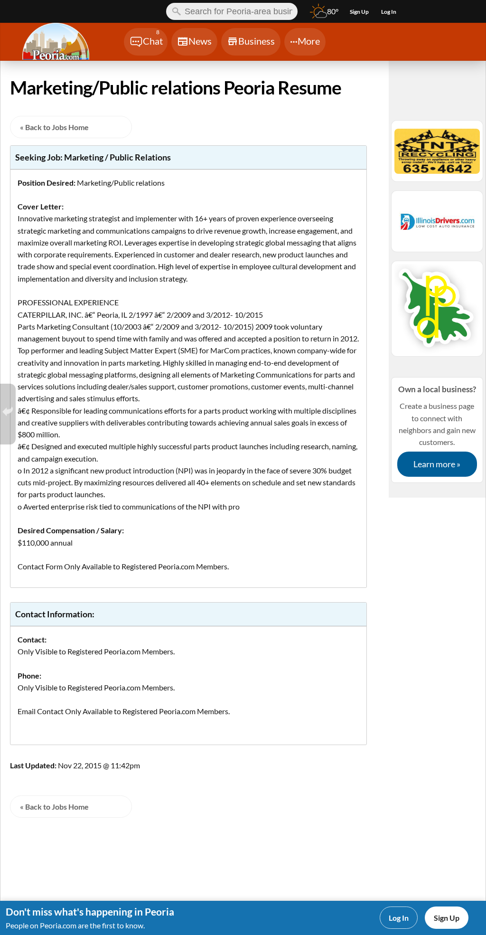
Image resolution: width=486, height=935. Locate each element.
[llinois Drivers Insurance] (437, 225)
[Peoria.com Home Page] (61, 43)
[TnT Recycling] (437, 155)
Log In (399, 917)
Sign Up (446, 917)
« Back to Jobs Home (54, 127)
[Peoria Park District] (437, 313)
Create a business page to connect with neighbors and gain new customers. (437, 426)
